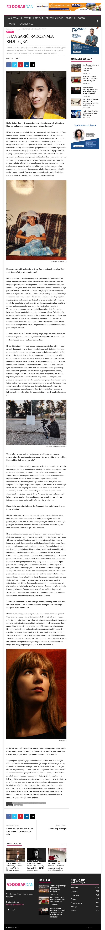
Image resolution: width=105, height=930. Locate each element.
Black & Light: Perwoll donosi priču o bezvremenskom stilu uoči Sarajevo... (90, 102)
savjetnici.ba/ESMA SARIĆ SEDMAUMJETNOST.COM (29, 803)
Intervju (26, 18)
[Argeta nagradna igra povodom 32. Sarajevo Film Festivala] (76, 68)
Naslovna (13, 18)
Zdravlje (70, 18)
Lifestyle (38, 18)
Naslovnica (9, 29)
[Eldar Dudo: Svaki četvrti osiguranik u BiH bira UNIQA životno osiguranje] (15, 855)
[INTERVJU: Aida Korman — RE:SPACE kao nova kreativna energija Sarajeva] (57, 855)
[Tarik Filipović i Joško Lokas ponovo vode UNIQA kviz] (76, 114)
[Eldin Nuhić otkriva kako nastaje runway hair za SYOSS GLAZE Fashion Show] (36, 855)
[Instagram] (14, 910)
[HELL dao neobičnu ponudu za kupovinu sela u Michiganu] (76, 79)
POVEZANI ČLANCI (14, 844)
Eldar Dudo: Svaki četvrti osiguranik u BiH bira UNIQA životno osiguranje (14, 866)
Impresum (89, 927)
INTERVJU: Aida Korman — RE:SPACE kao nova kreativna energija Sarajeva (56, 866)
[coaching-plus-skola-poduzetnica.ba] (85, 135)
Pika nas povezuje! (57, 828)
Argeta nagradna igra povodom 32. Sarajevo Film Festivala (91, 68)
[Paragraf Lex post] (85, 40)
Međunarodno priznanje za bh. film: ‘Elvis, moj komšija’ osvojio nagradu (90, 91)
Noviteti (12, 23)
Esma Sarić (18, 805)
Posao (81, 18)
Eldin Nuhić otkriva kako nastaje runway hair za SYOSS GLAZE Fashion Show (35, 866)
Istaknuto (74, 888)
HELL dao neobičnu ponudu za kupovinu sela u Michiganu (90, 79)
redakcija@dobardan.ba (15, 905)
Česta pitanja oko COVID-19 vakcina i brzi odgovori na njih (19, 831)
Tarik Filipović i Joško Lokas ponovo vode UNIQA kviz (90, 113)
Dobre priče (26, 23)
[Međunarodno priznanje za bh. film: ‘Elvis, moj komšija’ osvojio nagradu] (76, 90)
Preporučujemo (54, 18)
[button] (97, 21)
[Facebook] (9, 910)
